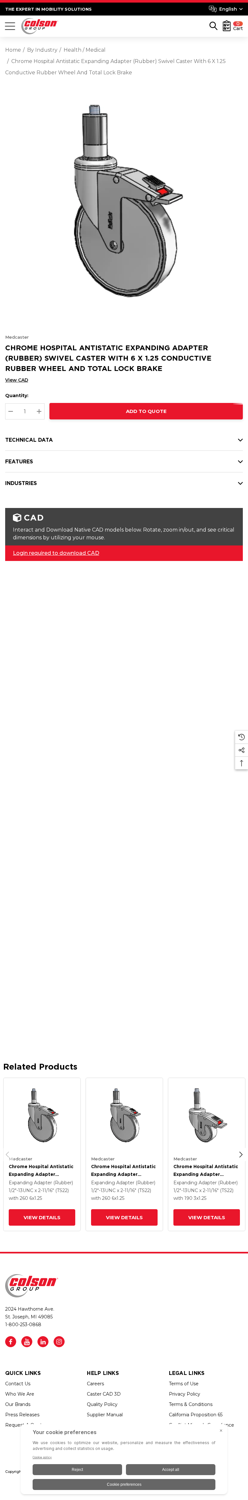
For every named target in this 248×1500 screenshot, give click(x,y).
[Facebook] (10, 1341)
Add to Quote (146, 411)
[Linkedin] (42, 1341)
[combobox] (226, 9)
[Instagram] (59, 1341)
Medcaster (17, 337)
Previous (7, 1154)
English (228, 9)
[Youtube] (26, 1341)
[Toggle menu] (10, 26)
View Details (42, 1217)
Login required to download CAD (56, 553)
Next (240, 1154)
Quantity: (16, 395)
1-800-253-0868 (23, 1324)
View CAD (16, 380)
